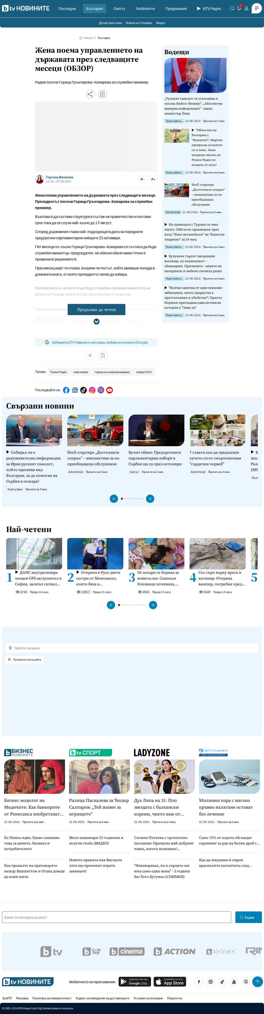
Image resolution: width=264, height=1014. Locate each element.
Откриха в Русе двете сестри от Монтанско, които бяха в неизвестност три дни (98, 578)
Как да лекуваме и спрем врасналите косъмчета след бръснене (224, 862)
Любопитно (145, 8)
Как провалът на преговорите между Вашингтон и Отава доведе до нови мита (34, 871)
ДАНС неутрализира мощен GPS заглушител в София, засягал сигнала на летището (38, 578)
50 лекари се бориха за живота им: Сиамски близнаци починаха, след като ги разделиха (158, 578)
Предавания (176, 8)
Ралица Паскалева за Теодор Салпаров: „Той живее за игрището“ (99, 807)
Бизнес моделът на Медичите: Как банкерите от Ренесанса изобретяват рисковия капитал (32, 807)
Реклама (22, 998)
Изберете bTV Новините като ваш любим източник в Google (100, 342)
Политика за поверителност (52, 998)
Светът (119, 8)
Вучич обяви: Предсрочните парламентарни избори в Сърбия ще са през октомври (155, 458)
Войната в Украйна (139, 22)
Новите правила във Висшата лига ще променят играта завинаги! (95, 865)
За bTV (7, 998)
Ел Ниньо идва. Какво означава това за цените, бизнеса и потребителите (31, 843)
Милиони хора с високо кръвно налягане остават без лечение (226, 807)
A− (142, 179)
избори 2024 (144, 372)
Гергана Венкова (59, 177)
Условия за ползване (148, 998)
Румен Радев (58, 372)
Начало (88, 37)
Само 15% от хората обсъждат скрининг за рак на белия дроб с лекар (228, 840)
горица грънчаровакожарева (112, 372)
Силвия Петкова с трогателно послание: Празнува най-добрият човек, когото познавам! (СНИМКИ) (164, 843)
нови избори (80, 372)
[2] (239, 9)
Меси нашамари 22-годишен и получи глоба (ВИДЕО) (96, 840)
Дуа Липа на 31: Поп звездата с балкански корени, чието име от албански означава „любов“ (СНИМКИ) (163, 807)
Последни (67, 8)
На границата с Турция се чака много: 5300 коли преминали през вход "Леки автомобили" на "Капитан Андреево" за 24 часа (194, 232)
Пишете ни (174, 998)
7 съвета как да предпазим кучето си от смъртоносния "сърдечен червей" (215, 458)
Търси (249, 917)
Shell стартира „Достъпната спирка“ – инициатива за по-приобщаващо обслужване (208, 194)
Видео (160, 22)
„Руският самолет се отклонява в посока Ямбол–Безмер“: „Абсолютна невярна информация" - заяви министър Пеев (193, 106)
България (94, 8)
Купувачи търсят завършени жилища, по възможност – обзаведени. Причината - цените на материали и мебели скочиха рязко (193, 263)
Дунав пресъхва (110, 22)
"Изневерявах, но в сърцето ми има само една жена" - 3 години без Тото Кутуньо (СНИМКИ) (162, 871)
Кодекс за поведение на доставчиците (102, 998)
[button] (114, 499)
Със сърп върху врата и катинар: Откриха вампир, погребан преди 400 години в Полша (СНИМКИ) (221, 578)
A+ (153, 179)
